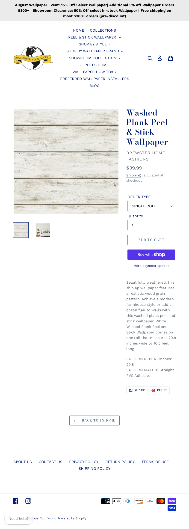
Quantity (135, 216)
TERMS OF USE (155, 462)
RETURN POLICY (120, 462)
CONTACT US (50, 462)
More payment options (151, 265)
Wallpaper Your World (40, 518)
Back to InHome (98, 420)
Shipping (133, 175)
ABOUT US (22, 462)
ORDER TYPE (139, 197)
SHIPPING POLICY (94, 468)
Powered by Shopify (71, 518)
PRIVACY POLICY (83, 462)
